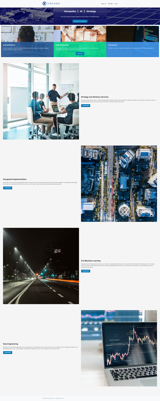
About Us (103, 3)
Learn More (85, 105)
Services (110, 3)
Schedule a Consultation (80, 21)
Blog (116, 3)
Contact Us (80, 53)
